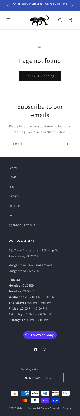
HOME (12, 177)
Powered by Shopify (60, 408)
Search (13, 168)
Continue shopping (40, 76)
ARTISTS (14, 196)
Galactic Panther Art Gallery (33, 408)
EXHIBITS (15, 206)
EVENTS (14, 216)
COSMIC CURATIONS (22, 225)
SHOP (12, 187)
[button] (8, 20)
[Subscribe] (66, 144)
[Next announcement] (72, 5)
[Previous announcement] (8, 5)
